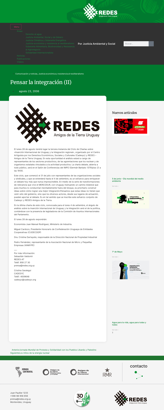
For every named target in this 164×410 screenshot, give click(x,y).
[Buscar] (151, 43)
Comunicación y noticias (26, 74)
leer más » (115, 186)
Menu (16, 27)
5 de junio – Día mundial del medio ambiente (128, 179)
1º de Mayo (117, 251)
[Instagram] (125, 11)
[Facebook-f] (133, 11)
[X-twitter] (141, 11)
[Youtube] (150, 11)
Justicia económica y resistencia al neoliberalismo (61, 74)
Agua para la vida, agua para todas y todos (129, 323)
